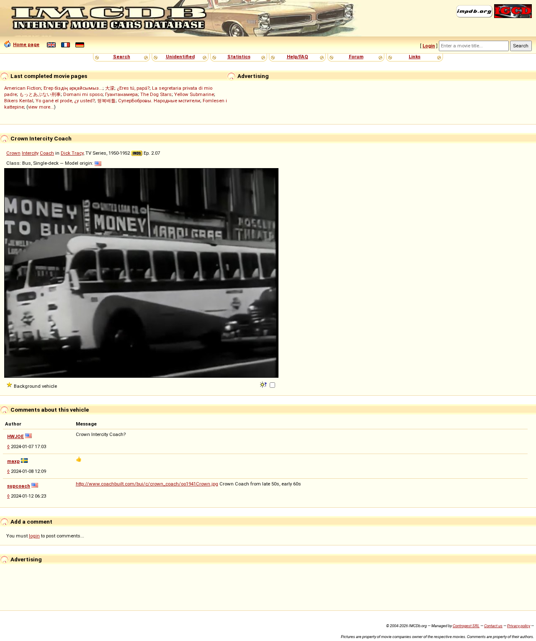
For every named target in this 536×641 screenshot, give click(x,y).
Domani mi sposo (83, 94)
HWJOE (15, 436)
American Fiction (22, 88)
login (34, 536)
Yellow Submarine (194, 94)
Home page (26, 44)
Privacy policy (518, 625)
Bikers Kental (18, 101)
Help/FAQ (297, 57)
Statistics (238, 57)
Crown (13, 153)
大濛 (109, 88)
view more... (41, 107)
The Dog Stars (156, 94)
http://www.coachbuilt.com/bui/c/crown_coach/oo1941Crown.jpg (147, 484)
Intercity (30, 153)
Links (414, 57)
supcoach (18, 486)
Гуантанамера (121, 94)
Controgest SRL (466, 625)
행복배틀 (106, 101)
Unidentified (180, 57)
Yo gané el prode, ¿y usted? (65, 101)
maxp (13, 461)
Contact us (493, 625)
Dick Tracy (72, 153)
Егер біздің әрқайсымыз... (73, 88)
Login (429, 46)
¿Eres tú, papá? (133, 88)
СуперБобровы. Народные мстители (159, 101)
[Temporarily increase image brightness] (264, 384)
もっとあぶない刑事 (40, 94)
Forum (356, 57)
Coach (47, 153)
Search (121, 57)
